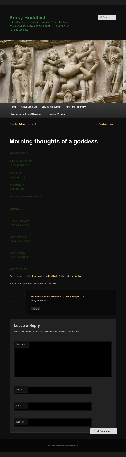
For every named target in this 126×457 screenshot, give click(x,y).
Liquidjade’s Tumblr (51, 106)
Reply (35, 308)
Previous (101, 123)
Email (21, 405)
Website (20, 421)
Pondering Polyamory (75, 106)
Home (13, 106)
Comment (21, 344)
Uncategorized (38, 276)
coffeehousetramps (40, 296)
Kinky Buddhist (27, 17)
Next (113, 123)
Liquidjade (53, 276)
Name (21, 389)
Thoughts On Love (56, 113)
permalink (76, 276)
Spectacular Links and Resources (26, 113)
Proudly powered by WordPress (63, 445)
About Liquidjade (29, 106)
